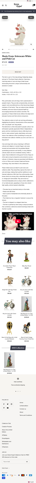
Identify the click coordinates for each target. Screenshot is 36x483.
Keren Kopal (6, 52)
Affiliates (4, 435)
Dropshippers (5, 438)
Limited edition (24, 405)
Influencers (5, 447)
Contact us (23, 409)
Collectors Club (6, 423)
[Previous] (2, 49)
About (21, 412)
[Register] (27, 461)
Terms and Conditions (26, 415)
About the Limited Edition (7, 431)
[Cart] (33, 5)
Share (3, 233)
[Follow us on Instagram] (11, 404)
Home (21, 402)
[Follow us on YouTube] (8, 408)
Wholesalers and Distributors (6, 442)
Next (31, 17)
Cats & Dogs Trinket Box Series (23, 77)
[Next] (33, 49)
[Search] (6, 5)
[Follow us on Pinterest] (4, 408)
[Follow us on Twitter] (8, 404)
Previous (5, 17)
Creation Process (7, 426)
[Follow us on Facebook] (4, 404)
